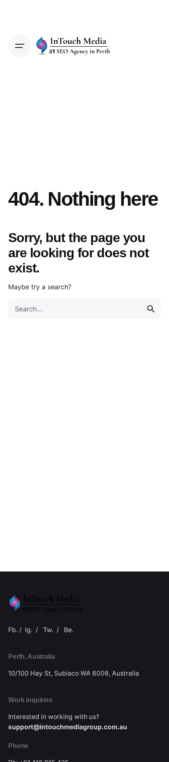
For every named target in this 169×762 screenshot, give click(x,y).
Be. (68, 630)
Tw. (48, 630)
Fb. (13, 630)
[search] (151, 309)
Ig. (28, 630)
